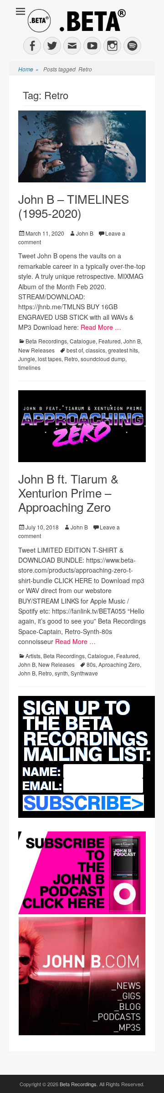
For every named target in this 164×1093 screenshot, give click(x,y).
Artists (33, 656)
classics (95, 350)
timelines (29, 367)
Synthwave (84, 673)
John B (84, 233)
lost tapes (50, 359)
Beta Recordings (46, 341)
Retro (71, 359)
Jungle (26, 359)
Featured (109, 341)
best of (75, 350)
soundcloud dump (103, 359)
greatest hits (123, 350)
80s (91, 664)
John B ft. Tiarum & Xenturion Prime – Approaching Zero (68, 492)
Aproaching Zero (119, 664)
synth (61, 673)
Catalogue (83, 341)
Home (28, 69)
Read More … (101, 327)
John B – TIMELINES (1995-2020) (73, 205)
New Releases (36, 350)
